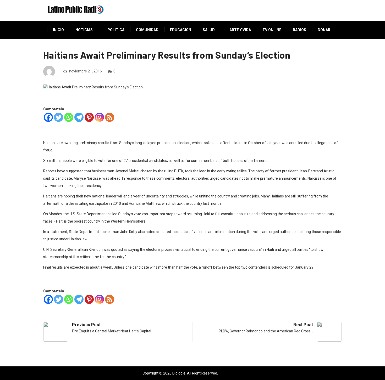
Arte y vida (240, 30)
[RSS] (109, 117)
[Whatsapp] (68, 117)
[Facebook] (48, 117)
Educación (180, 30)
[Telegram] (79, 117)
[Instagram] (99, 117)
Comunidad (147, 30)
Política (115, 30)
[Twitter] (58, 117)
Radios (299, 30)
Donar (324, 30)
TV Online (271, 30)
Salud (209, 30)
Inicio (58, 30)
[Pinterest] (89, 117)
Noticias (84, 30)
